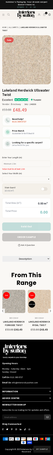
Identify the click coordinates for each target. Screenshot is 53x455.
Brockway (16, 104)
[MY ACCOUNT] (39, 14)
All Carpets (13, 27)
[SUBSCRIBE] (47, 417)
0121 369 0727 (19, 121)
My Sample (42, 449)
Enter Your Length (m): (12, 157)
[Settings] (49, 14)
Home (4, 27)
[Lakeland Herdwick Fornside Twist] (13, 301)
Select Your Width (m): (12, 173)
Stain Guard (10, 189)
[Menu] (3, 14)
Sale (9, 40)
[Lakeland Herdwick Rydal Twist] (39, 301)
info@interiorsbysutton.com (24, 382)
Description (25, 258)
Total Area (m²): (13, 202)
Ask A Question (27, 245)
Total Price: (11, 210)
